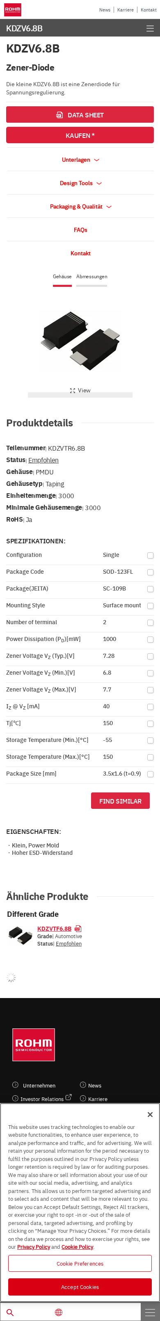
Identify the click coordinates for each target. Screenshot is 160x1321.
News (104, 10)
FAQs (80, 229)
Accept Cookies (80, 1286)
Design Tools (77, 183)
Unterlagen (76, 159)
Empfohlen (43, 459)
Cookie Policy (77, 1246)
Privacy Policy (33, 1246)
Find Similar (120, 800)
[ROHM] (14, 9)
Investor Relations (42, 1098)
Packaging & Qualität (77, 206)
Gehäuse (62, 276)
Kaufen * (80, 135)
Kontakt (149, 10)
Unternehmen (39, 1085)
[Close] (150, 1115)
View (84, 390)
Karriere (125, 10)
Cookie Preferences (80, 1263)
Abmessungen (91, 276)
